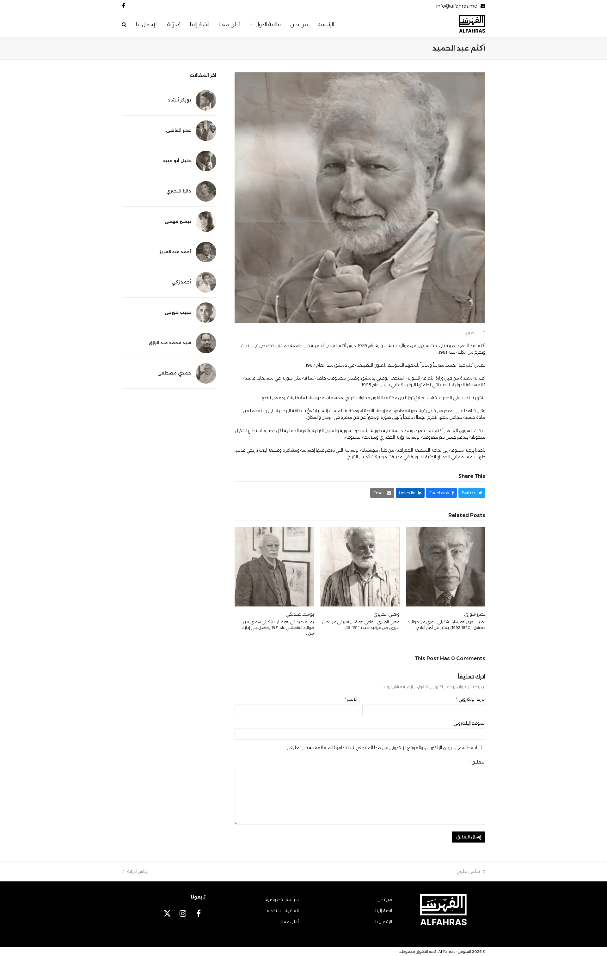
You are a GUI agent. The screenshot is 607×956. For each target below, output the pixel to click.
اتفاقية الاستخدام (283, 910)
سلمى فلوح (471, 872)
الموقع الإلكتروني (469, 723)
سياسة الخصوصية (282, 899)
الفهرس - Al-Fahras (454, 951)
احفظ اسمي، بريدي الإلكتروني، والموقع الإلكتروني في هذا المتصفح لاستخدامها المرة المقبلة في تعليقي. (381, 747)
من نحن (385, 899)
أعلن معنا (290, 921)
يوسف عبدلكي (300, 614)
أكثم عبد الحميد (471, 345)
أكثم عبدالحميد (429, 430)
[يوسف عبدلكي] (274, 566)
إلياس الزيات (137, 872)
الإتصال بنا (383, 921)
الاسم (351, 699)
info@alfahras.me (456, 6)
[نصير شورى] (445, 566)
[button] (124, 25)
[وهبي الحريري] (360, 566)
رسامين (472, 332)
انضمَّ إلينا (383, 910)
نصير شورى (474, 614)
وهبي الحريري (386, 614)
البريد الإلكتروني (470, 699)
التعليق (477, 761)
